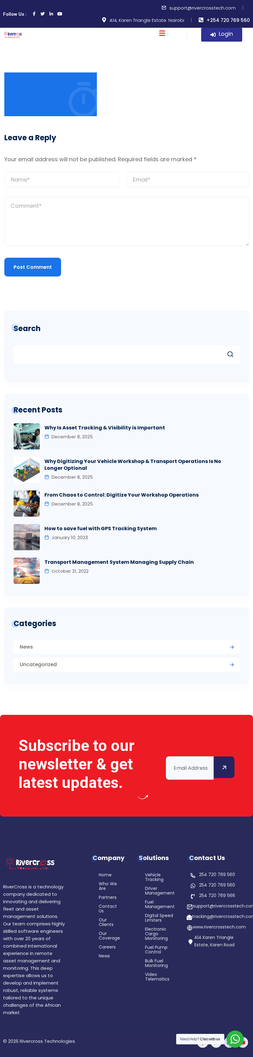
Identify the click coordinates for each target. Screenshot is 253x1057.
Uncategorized (38, 664)
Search (27, 328)
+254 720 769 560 (228, 20)
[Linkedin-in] (51, 14)
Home (105, 875)
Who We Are (108, 886)
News (26, 646)
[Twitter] (42, 14)
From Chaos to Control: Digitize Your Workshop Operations (121, 495)
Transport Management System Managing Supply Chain (119, 562)
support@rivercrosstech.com (202, 8)
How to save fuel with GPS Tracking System (100, 528)
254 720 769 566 (217, 895)
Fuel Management (160, 905)
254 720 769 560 (217, 874)
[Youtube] (60, 14)
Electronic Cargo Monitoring (156, 934)
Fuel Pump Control (156, 950)
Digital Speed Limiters (159, 918)
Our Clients (106, 923)
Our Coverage (109, 936)
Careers (107, 947)
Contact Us (108, 909)
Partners (108, 897)
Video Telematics (157, 977)
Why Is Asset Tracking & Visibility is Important (104, 427)
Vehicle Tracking (154, 878)
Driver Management (160, 891)
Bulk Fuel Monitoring (156, 964)
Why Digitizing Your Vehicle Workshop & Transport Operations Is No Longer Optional (132, 465)
